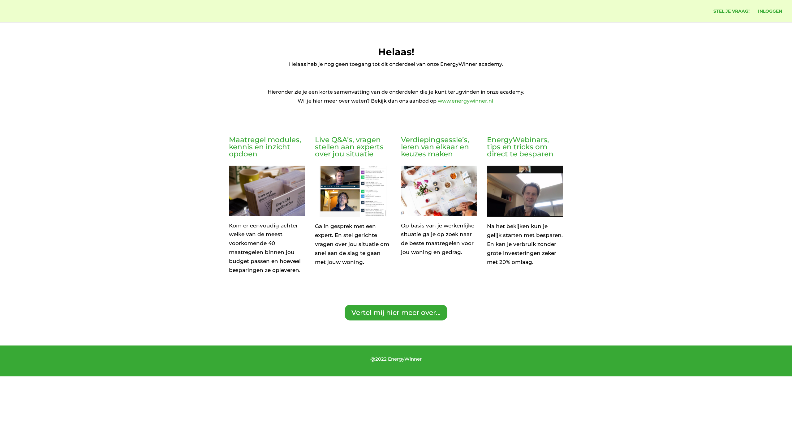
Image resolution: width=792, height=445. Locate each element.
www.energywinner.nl (466, 101)
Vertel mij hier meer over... (396, 312)
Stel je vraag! (731, 11)
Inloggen (770, 11)
